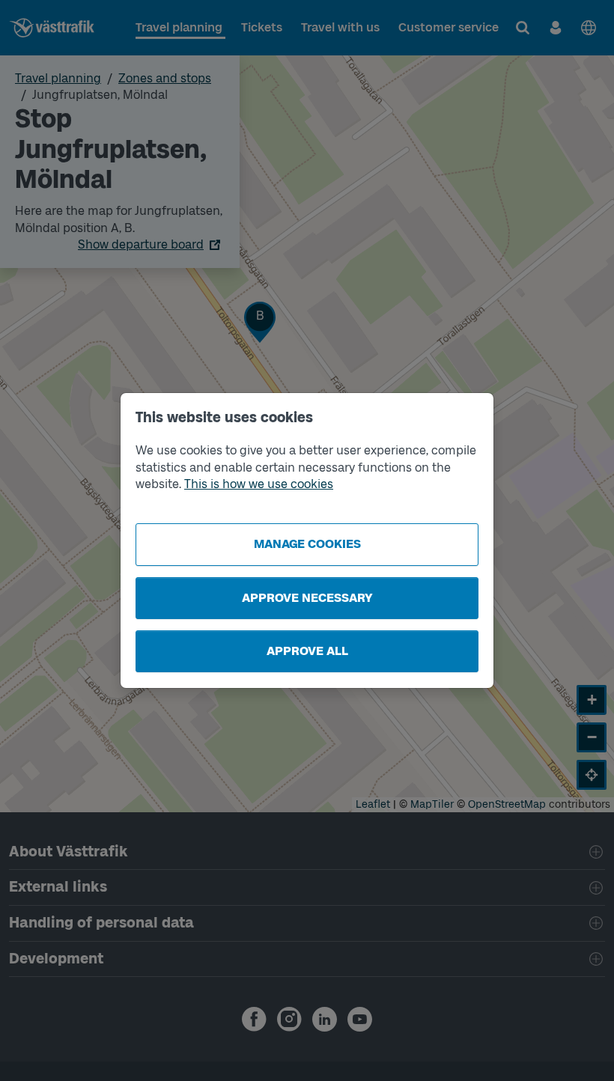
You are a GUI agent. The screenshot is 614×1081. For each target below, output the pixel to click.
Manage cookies (307, 544)
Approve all (307, 651)
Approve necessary (307, 598)
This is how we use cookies (258, 484)
